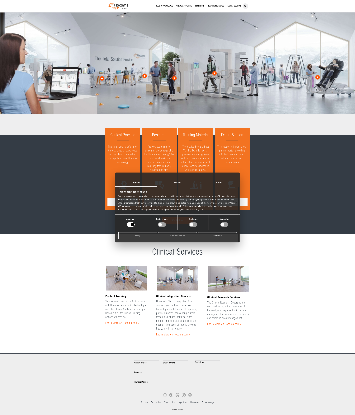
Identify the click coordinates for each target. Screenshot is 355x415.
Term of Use (156, 403)
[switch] (162, 224)
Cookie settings (208, 403)
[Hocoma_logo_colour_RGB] (118, 6)
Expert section (169, 363)
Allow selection (177, 235)
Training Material (141, 382)
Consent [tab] (136, 182)
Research (138, 373)
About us (144, 403)
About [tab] (219, 182)
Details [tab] (177, 182)
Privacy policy (169, 403)
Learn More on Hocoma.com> (122, 323)
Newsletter (194, 403)
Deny (137, 235)
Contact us (199, 362)
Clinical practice (140, 363)
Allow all (217, 235)
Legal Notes (182, 403)
